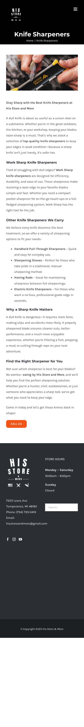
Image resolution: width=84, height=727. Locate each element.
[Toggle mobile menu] (76, 9)
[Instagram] (14, 539)
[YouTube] (20, 539)
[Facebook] (7, 539)
